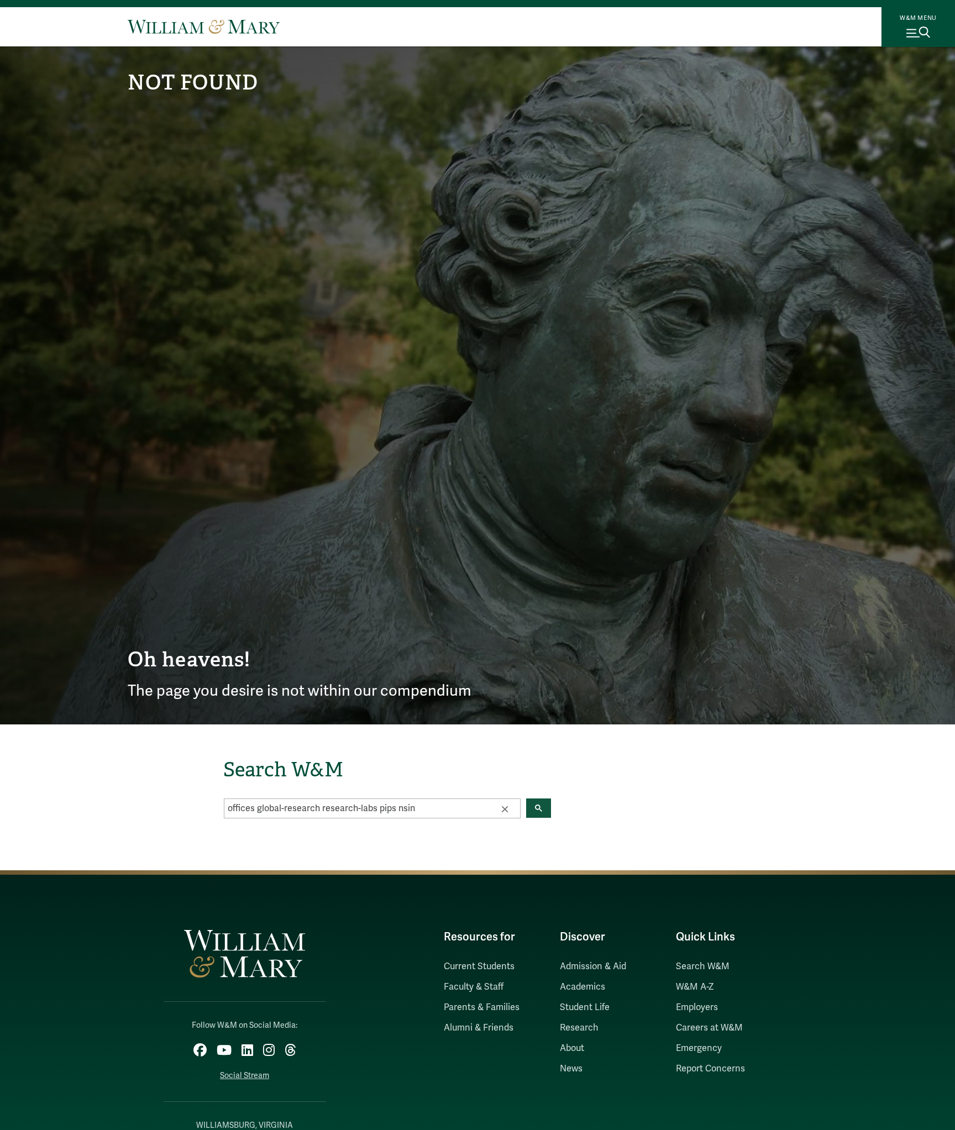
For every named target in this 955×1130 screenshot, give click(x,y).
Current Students (479, 966)
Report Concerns (710, 1068)
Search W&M (703, 966)
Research (579, 1027)
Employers (697, 1007)
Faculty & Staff (473, 986)
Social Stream (244, 1075)
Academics (582, 986)
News (571, 1068)
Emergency (699, 1048)
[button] (504, 808)
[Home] (204, 26)
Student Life (585, 1007)
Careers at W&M (709, 1027)
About (572, 1048)
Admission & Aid (593, 966)
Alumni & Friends (478, 1027)
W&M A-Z (695, 986)
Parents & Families (482, 1007)
